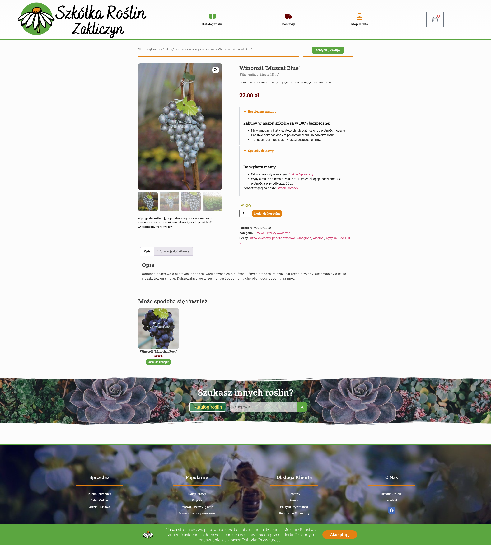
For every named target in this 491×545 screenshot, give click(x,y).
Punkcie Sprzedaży (300, 174)
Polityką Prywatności (262, 540)
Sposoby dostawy (261, 150)
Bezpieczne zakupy (262, 111)
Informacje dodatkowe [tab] (173, 251)
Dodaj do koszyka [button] (158, 362)
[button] (215, 70)
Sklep (167, 49)
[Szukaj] (302, 407)
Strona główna (149, 49)
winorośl (318, 238)
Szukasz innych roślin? (245, 392)
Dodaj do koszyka (267, 213)
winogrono (304, 238)
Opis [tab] (147, 251)
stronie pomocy (287, 188)
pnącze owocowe (284, 238)
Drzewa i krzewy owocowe (195, 49)
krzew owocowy (260, 238)
